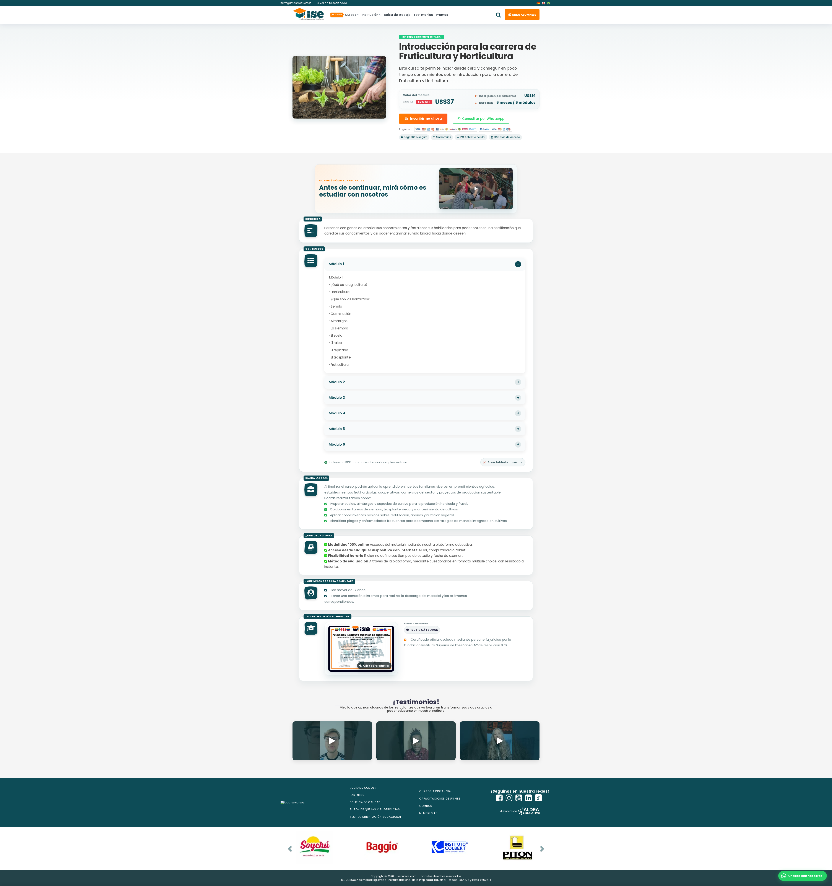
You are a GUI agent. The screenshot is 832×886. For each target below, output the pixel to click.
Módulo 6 (337, 444)
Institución (370, 15)
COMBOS (425, 806)
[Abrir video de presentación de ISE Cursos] (476, 188)
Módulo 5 (337, 428)
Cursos (349, 15)
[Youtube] (518, 797)
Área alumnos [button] (523, 15)
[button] (802, 876)
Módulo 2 (337, 381)
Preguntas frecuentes (297, 3)
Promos (442, 15)
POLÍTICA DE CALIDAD (365, 802)
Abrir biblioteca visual (505, 462)
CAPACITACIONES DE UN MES (440, 798)
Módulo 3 (337, 397)
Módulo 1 (336, 263)
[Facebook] (499, 797)
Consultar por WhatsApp (483, 118)
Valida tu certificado (333, 3)
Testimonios (423, 15)
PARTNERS (357, 795)
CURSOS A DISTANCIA (435, 791)
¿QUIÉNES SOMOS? (363, 788)
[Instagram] (509, 797)
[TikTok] (538, 797)
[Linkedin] (528, 797)
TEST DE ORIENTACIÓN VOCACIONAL (375, 817)
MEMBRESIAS (428, 813)
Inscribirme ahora (426, 118)
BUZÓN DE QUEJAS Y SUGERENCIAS (375, 809)
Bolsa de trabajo (397, 15)
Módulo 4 (337, 413)
